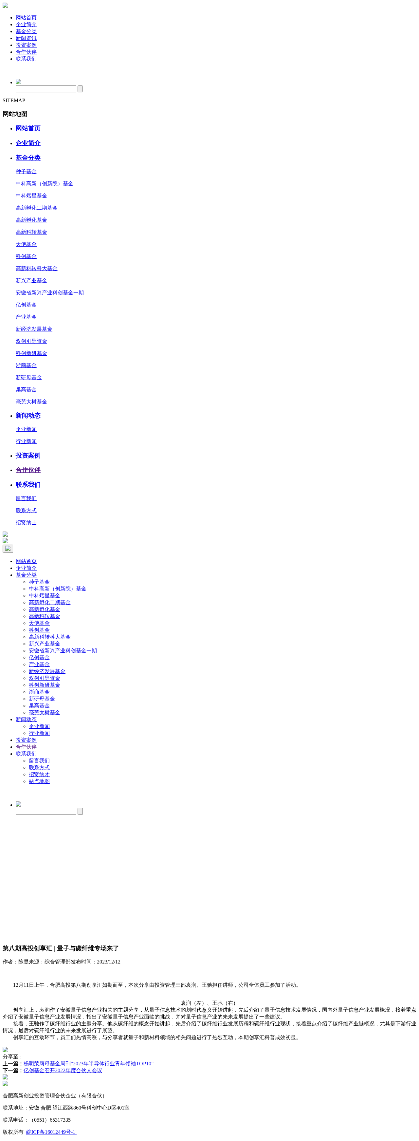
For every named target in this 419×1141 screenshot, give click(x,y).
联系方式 (26, 510)
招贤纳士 (26, 522)
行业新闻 (26, 441)
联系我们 (26, 59)
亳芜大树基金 (31, 401)
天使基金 (26, 244)
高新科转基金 (31, 232)
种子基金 (26, 171)
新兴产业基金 (31, 280)
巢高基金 (26, 389)
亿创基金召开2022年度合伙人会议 (63, 1070)
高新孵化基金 (31, 220)
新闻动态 (28, 415)
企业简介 (26, 24)
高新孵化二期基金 (37, 208)
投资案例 (26, 45)
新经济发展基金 (34, 329)
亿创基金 (26, 305)
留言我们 (26, 498)
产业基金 (26, 317)
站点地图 (39, 781)
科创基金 (26, 256)
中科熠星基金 (31, 195)
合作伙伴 (26, 52)
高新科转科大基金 (37, 268)
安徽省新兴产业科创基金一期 (50, 292)
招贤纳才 (39, 774)
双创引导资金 (31, 341)
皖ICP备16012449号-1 (51, 1132)
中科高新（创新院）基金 (44, 183)
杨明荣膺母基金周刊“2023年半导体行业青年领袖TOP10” (89, 1063)
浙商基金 (26, 365)
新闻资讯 (26, 38)
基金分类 (26, 31)
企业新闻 (26, 429)
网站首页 (26, 17)
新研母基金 (29, 377)
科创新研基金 (31, 353)
